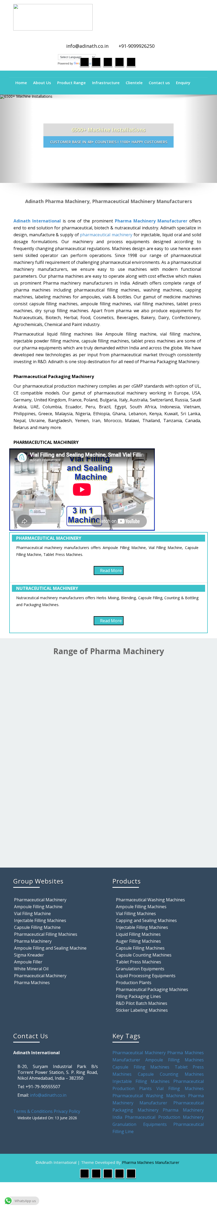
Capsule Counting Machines (143, 955)
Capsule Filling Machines (131, 742)
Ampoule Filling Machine (38, 907)
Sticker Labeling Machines (142, 1010)
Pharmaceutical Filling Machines (45, 934)
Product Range (71, 82)
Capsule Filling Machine (37, 927)
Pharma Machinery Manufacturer (151, 221)
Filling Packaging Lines (138, 996)
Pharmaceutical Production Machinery (164, 1117)
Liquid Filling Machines (32, 730)
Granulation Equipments (140, 969)
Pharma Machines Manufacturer (150, 1162)
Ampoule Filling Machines (141, 907)
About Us (42, 82)
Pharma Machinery (33, 941)
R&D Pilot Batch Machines (141, 1003)
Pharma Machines (32, 982)
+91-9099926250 (137, 46)
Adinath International (37, 221)
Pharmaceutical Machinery (40, 900)
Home (21, 82)
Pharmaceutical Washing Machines (150, 900)
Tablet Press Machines (138, 962)
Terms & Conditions (33, 1111)
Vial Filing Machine (32, 913)
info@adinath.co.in (87, 46)
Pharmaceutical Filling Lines (131, 832)
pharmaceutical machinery (106, 235)
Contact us (159, 82)
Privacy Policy (67, 1111)
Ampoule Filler (28, 962)
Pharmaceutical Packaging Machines (152, 989)
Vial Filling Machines (136, 913)
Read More (111, 570)
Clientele (134, 82)
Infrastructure (106, 82)
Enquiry (183, 82)
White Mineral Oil (31, 969)
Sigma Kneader (29, 955)
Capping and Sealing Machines (146, 920)
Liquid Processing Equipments (145, 976)
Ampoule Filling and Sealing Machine (50, 948)
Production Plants (32, 841)
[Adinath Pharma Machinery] (108, 17)
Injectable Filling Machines (40, 920)
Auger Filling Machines (138, 941)
